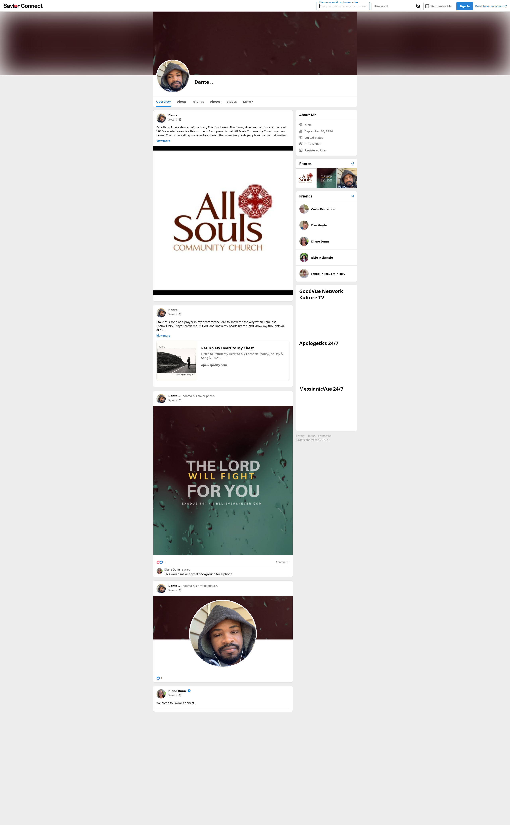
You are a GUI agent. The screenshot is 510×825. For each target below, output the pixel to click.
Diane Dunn (172, 569)
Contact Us (324, 436)
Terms (311, 436)
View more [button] (163, 141)
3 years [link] (172, 119)
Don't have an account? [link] (491, 6)
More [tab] (247, 101)
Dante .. (174, 115)
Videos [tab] (232, 101)
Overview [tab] (163, 101)
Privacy (300, 436)
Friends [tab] (198, 101)
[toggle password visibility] (418, 6)
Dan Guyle (319, 225)
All (352, 163)
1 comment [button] (282, 562)
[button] (160, 562)
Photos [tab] (215, 101)
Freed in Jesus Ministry (328, 274)
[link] (23, 6)
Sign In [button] (465, 6)
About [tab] (181, 101)
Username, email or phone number (338, 2)
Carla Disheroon (323, 209)
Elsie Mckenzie (322, 257)
